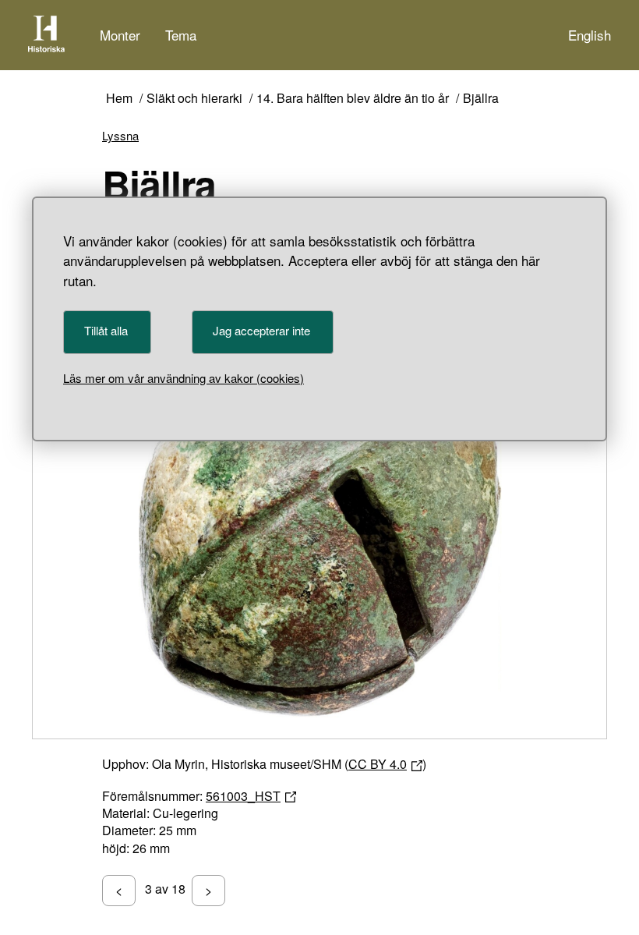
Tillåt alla (106, 330)
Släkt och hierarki (194, 98)
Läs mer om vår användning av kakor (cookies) (183, 378)
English (589, 34)
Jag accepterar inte (261, 330)
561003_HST (243, 796)
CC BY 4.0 (377, 764)
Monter (120, 34)
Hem (119, 98)
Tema (180, 34)
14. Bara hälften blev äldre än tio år (352, 98)
